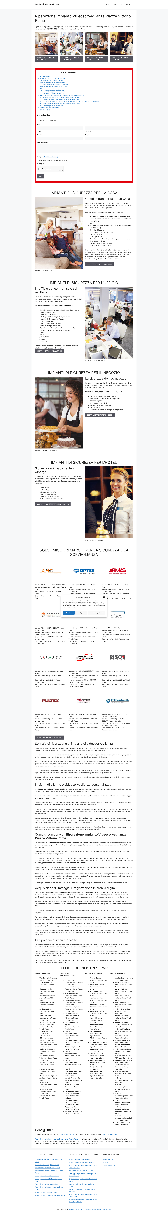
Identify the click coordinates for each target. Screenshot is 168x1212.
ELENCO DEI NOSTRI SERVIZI (48, 108)
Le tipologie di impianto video (51, 106)
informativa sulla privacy (50, 157)
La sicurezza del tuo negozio (51, 89)
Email (39, 135)
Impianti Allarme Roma (47, 4)
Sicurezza (72, 1134)
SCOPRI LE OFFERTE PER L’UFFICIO (49, 351)
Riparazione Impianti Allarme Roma (47, 1184)
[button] (104, 597)
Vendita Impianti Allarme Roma (46, 1192)
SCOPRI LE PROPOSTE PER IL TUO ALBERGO (53, 504)
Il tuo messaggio (43, 142)
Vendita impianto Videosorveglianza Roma (50, 1195)
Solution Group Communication (101, 1209)
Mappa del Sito (108, 1159)
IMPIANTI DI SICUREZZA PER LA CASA (51, 78)
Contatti (128, 4)
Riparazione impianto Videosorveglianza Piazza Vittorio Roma (56, 1139)
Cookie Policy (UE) (109, 1165)
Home (107, 4)
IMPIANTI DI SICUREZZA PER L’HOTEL (51, 91)
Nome (39, 131)
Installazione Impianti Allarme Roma (47, 1168)
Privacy (105, 1162)
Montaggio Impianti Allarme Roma (47, 1176)
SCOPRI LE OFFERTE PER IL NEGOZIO (100, 415)
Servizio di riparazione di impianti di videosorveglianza (59, 97)
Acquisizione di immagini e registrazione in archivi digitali (60, 103)
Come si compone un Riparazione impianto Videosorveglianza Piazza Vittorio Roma (69, 101)
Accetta (68, 613)
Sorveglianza (63, 1134)
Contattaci (45, 76)
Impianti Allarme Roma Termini (79, 1159)
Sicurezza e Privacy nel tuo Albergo (53, 93)
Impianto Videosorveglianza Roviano (81, 1162)
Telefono (88, 135)
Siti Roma (87, 1209)
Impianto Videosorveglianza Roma (47, 1165)
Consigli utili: (45, 110)
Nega (81, 613)
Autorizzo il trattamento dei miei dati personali (53, 160)
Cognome (88, 131)
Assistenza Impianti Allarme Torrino (81, 1171)
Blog (121, 4)
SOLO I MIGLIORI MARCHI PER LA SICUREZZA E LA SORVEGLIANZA (61, 95)
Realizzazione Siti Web (76, 1209)
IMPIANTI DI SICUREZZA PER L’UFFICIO (52, 82)
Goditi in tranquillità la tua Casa (51, 80)
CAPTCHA (40, 164)
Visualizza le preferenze (96, 613)
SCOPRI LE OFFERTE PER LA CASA (99, 264)
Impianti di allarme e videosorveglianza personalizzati (59, 99)
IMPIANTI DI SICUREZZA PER (45, 59)
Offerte (114, 4)
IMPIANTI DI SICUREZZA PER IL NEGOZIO (52, 87)
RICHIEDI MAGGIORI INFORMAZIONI (49, 737)
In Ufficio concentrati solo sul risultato (54, 84)
